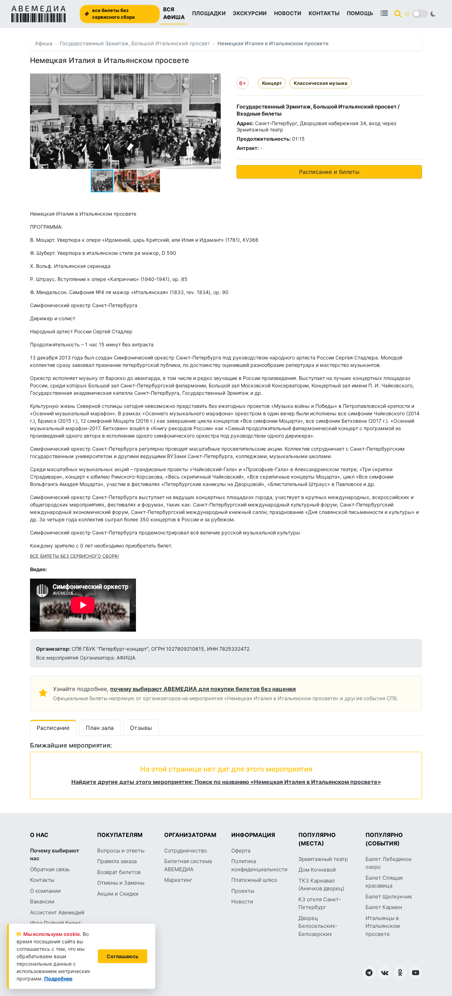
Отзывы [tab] (141, 727)
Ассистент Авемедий (57, 912)
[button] (214, 80)
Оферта (240, 850)
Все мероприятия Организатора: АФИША (85, 658)
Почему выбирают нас (54, 854)
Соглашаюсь (122, 956)
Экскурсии (250, 13)
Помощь (360, 13)
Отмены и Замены (120, 882)
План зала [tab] (100, 727)
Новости (287, 13)
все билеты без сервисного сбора (113, 13)
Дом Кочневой (317, 869)
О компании (45, 890)
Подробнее (58, 979)
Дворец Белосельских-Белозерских (318, 926)
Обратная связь (50, 869)
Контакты (324, 13)
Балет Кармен (383, 907)
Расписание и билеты (329, 171)
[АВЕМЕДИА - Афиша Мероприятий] (38, 13)
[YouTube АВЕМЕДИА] (415, 972)
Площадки (209, 13)
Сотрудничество (185, 850)
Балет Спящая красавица (384, 881)
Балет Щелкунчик (388, 896)
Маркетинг (178, 880)
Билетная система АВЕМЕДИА (188, 865)
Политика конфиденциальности (259, 865)
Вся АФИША (174, 13)
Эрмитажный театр (323, 859)
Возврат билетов (119, 872)
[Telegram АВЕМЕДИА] (369, 972)
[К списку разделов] (384, 13)
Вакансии (42, 901)
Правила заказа (117, 861)
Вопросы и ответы (120, 850)
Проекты (242, 890)
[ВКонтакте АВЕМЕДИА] (384, 972)
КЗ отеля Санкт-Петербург (319, 903)
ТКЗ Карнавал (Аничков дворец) (321, 884)
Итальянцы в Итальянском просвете (382, 926)
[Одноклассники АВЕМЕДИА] (400, 972)
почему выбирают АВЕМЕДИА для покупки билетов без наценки (203, 688)
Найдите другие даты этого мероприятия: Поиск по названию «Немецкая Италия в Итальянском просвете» (226, 781)
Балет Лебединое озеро (388, 863)
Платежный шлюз (254, 880)
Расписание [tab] (53, 727)
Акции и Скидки (117, 893)
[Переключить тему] (420, 14)
